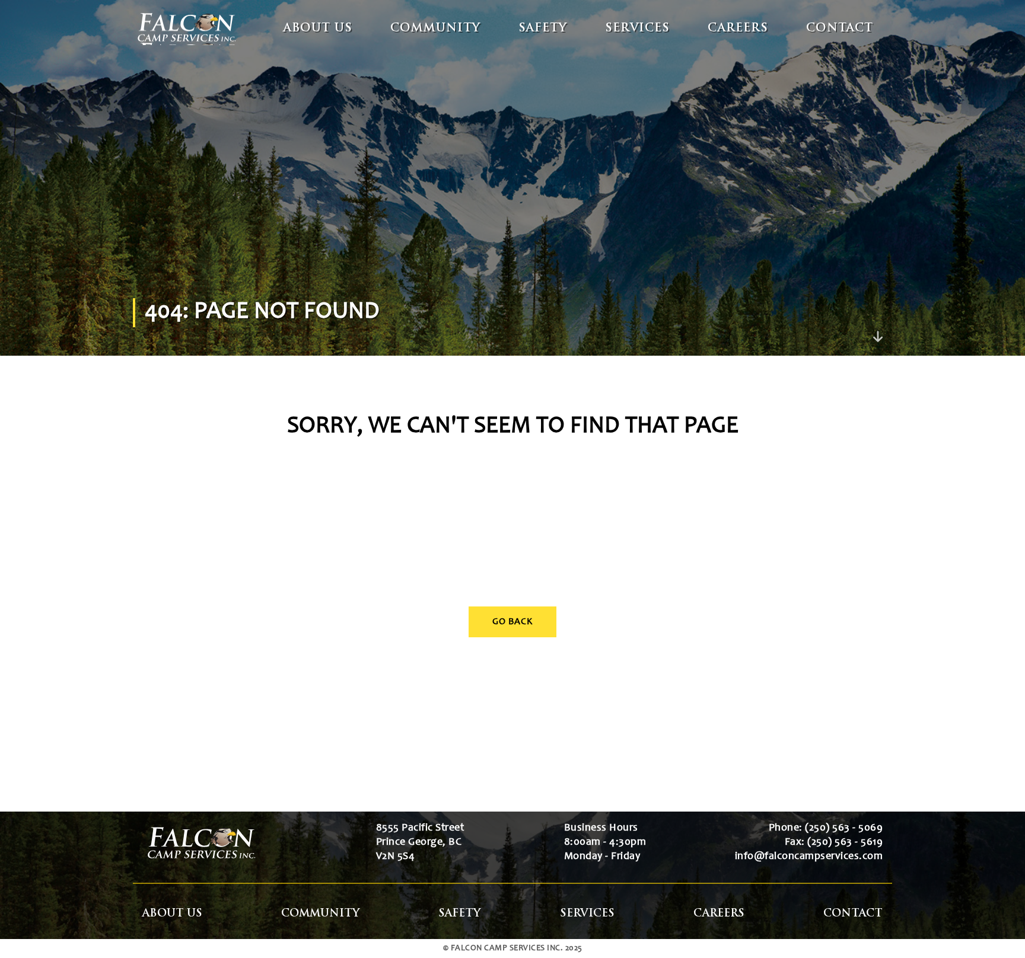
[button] (997, 930)
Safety (542, 28)
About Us (318, 28)
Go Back (512, 622)
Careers (738, 28)
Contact (839, 28)
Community (435, 28)
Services (637, 28)
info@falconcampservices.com (809, 856)
